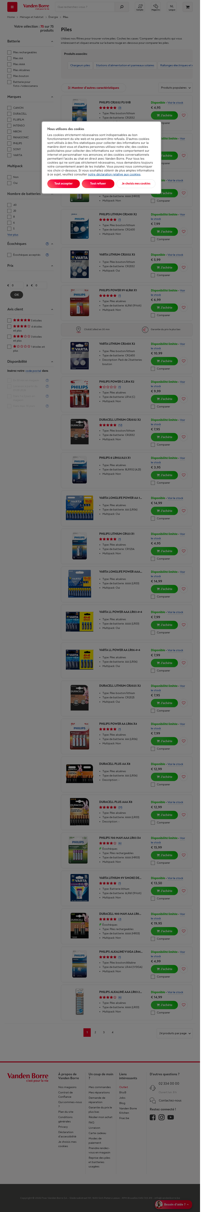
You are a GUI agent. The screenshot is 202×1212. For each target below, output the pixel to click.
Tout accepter (63, 183)
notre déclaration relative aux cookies (114, 174)
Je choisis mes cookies (136, 183)
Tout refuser (98, 183)
